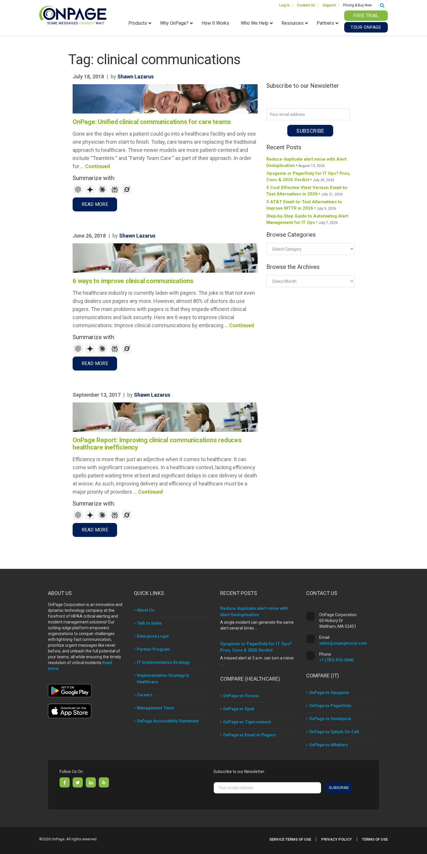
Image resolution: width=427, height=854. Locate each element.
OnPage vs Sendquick (330, 718)
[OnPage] (72, 15)
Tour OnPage (366, 27)
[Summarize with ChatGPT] (79, 193)
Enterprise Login (153, 636)
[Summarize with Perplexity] (115, 193)
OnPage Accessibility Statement (168, 721)
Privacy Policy (336, 839)
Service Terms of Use (290, 839)
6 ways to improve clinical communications (133, 281)
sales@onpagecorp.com (343, 643)
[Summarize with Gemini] (91, 193)
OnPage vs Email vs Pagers (249, 735)
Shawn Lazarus (135, 76)
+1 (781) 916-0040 (336, 660)
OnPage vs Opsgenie (329, 692)
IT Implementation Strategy (163, 662)
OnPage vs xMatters (328, 744)
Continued (97, 166)
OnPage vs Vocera (241, 695)
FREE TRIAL (365, 15)
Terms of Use (375, 839)
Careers (144, 695)
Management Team (155, 708)
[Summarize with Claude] (103, 193)
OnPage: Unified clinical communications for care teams (152, 121)
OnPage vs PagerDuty (330, 705)
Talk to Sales (149, 623)
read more (95, 204)
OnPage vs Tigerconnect (247, 722)
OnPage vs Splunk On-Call (334, 731)
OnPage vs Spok (238, 708)
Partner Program (153, 649)
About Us (145, 610)
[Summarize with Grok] (126, 193)
